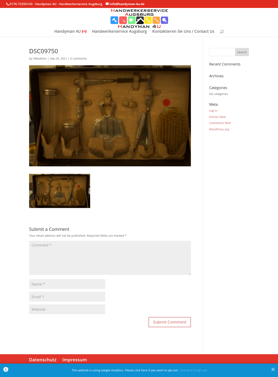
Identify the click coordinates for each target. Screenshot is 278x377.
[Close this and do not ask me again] (273, 370)
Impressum (74, 359)
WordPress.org (219, 129)
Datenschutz (43, 359)
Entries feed (217, 117)
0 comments (78, 58)
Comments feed (220, 123)
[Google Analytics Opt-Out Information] (5, 370)
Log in (213, 110)
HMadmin (40, 58)
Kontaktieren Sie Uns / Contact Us (183, 32)
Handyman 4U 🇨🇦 (70, 32)
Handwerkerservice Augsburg (119, 32)
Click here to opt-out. (193, 370)
